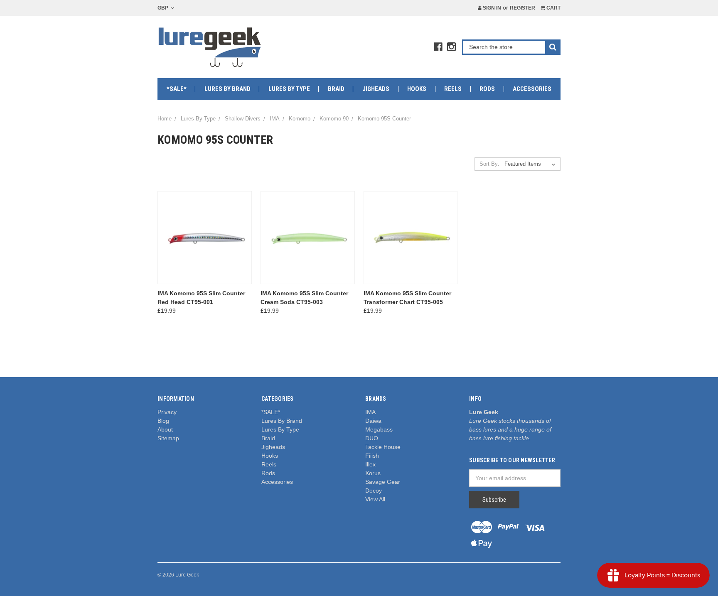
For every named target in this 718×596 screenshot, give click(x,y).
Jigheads (375, 89)
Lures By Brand (227, 89)
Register (522, 8)
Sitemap (168, 438)
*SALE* (177, 89)
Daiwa (373, 420)
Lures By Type (289, 89)
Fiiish (372, 455)
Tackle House (383, 447)
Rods (487, 89)
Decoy (373, 490)
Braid (336, 89)
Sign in (491, 8)
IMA (370, 412)
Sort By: (489, 164)
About (165, 429)
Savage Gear (382, 481)
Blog (163, 420)
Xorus (373, 473)
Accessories (532, 89)
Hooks (416, 89)
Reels (453, 89)
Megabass (379, 429)
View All (375, 499)
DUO (371, 438)
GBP (163, 8)
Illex (370, 464)
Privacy (167, 412)
